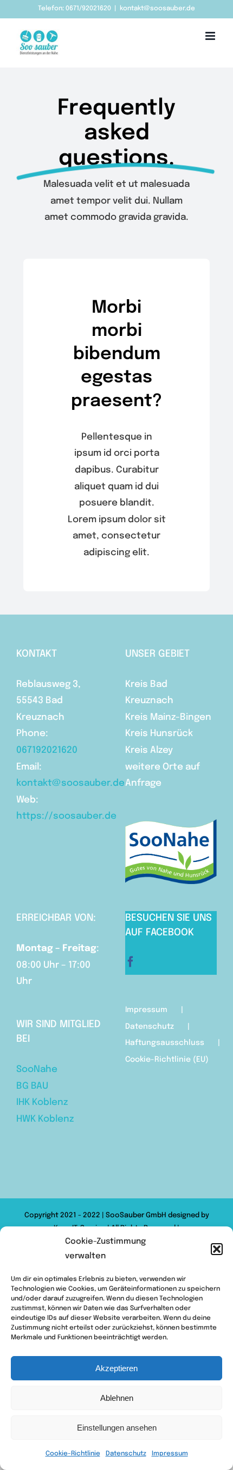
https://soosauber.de (66, 816)
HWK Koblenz (45, 1119)
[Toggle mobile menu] (211, 36)
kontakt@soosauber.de (157, 8)
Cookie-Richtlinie (73, 1454)
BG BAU (32, 1086)
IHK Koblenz (42, 1102)
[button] (216, 1249)
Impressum (170, 1454)
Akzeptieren (116, 1368)
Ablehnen (116, 1397)
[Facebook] (130, 961)
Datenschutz (126, 1454)
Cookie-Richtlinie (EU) (167, 1059)
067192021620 (46, 750)
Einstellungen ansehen (117, 1427)
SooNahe (36, 1069)
